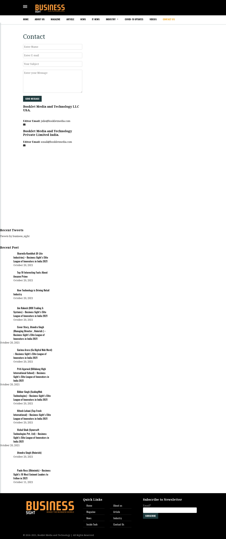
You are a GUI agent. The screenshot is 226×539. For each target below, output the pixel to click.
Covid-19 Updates (134, 19)
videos (153, 19)
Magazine (55, 19)
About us (40, 19)
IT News (96, 19)
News (83, 19)
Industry (111, 19)
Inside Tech (91, 524)
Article (70, 19)
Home (26, 19)
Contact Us (169, 19)
